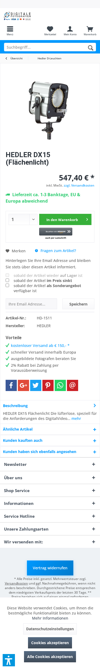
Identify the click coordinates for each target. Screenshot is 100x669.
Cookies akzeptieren (50, 642)
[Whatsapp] (60, 385)
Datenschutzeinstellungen (50, 628)
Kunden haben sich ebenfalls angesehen (39, 451)
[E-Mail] (72, 385)
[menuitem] (10, 30)
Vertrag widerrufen (50, 567)
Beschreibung (15, 405)
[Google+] (23, 385)
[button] (55, 234)
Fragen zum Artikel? (57, 250)
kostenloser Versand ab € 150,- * (40, 345)
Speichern (78, 304)
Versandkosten (16, 583)
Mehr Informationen (50, 618)
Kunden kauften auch (22, 440)
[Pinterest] (48, 385)
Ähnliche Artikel (18, 429)
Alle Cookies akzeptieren (50, 656)
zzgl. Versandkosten (79, 185)
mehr (75, 418)
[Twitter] (35, 385)
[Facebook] (11, 385)
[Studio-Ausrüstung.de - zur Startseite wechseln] (25, 16)
